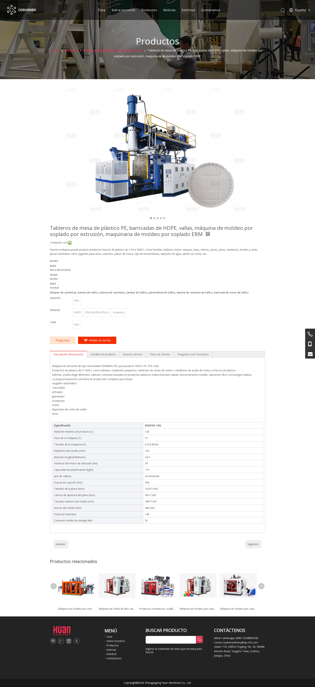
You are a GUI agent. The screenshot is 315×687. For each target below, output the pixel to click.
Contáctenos (210, 10)
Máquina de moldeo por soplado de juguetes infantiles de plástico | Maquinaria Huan (198, 608)
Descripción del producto (68, 354)
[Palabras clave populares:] (199, 639)
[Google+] (61, 641)
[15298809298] (310, 344)
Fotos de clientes (160, 354)
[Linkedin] (69, 641)
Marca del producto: (60, 270)
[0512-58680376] (310, 334)
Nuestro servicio (132, 354)
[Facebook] (53, 641)
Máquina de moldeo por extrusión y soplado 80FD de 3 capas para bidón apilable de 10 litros (76, 608)
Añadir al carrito (100, 340)
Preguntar (63, 340)
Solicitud (188, 10)
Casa (101, 10)
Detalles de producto (103, 354)
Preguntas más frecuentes (193, 354)
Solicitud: (54, 288)
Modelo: (54, 261)
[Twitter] (76, 641)
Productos (149, 10)
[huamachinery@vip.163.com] (310, 353)
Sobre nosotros (123, 10)
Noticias (169, 10)
